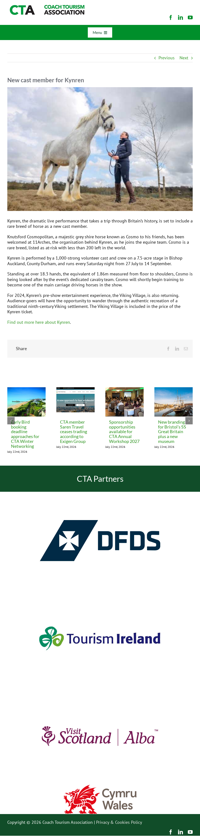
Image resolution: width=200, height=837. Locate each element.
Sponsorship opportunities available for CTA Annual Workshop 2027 (124, 431)
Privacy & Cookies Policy (119, 822)
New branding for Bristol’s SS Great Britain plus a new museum (172, 431)
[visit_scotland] (100, 689)
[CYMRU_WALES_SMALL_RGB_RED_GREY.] (100, 787)
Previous (167, 58)
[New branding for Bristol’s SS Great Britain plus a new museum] (173, 390)
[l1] (46, 7)
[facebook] (170, 17)
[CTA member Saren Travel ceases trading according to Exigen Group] (75, 390)
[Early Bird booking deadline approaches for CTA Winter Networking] (26, 390)
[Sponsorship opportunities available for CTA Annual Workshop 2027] (124, 390)
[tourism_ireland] (100, 591)
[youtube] (190, 17)
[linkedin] (180, 17)
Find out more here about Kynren (38, 322)
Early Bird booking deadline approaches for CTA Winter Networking (25, 434)
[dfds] (100, 494)
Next (184, 58)
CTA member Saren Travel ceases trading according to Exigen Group (73, 431)
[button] (11, 420)
